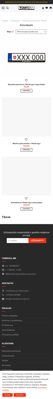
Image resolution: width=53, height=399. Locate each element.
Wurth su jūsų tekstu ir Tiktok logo (26, 143)
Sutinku (7, 395)
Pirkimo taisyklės (10, 316)
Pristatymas (7, 325)
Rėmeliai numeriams (11, 351)
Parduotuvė (15, 21)
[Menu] (3, 7)
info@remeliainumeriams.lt (17, 299)
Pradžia (5, 21)
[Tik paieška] (7, 7)
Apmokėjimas (8, 330)
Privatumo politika (10, 334)
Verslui (5, 360)
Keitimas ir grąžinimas (12, 320)
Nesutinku (19, 395)
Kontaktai (6, 365)
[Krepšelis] (50, 8)
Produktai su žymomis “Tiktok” (34, 21)
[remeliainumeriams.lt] (26, 8)
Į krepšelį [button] (26, 90)
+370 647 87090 (13, 295)
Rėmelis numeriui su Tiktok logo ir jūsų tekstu (26, 84)
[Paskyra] (43, 8)
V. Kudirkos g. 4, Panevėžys (17, 291)
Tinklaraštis (7, 370)
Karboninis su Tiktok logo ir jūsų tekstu (26, 203)
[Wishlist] (46, 8)
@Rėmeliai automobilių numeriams (21, 274)
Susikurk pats (8, 356)
